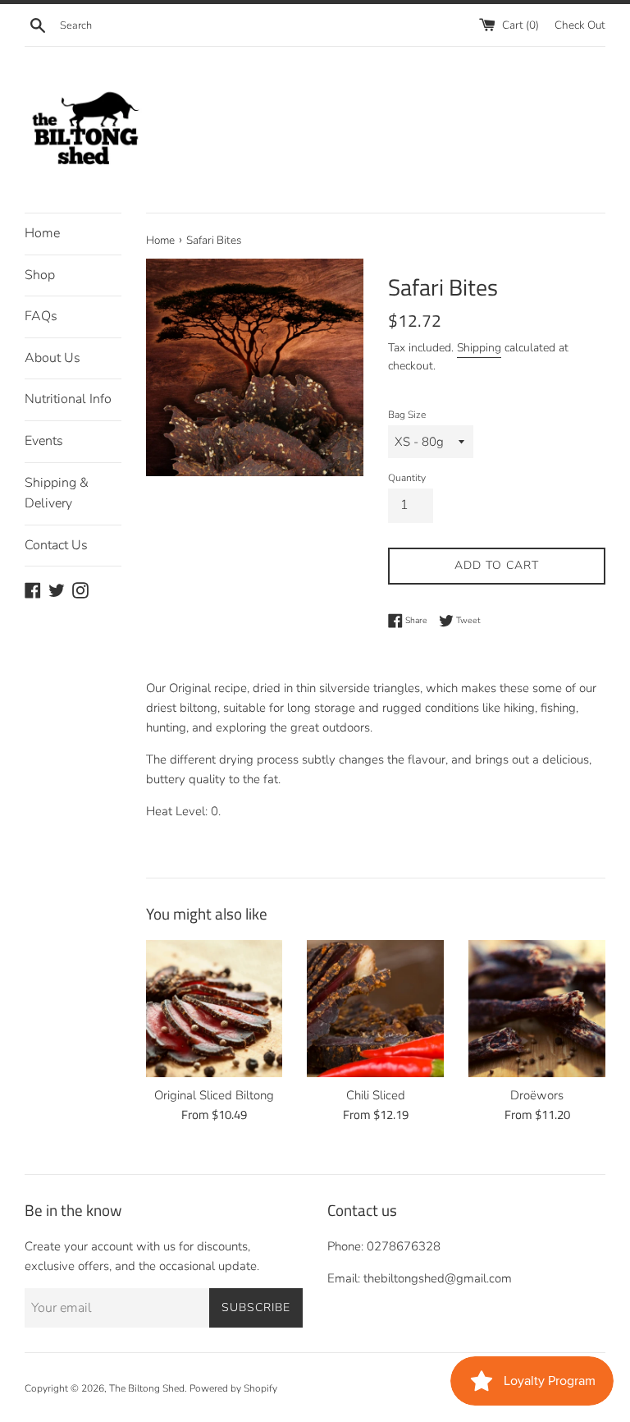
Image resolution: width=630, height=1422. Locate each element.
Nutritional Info (68, 399)
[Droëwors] (536, 1008)
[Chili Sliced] (375, 1008)
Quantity (407, 477)
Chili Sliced (375, 1095)
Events (44, 441)
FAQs (41, 316)
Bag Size (407, 414)
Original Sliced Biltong (214, 1095)
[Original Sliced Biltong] (214, 1008)
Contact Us (56, 545)
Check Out (580, 25)
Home (42, 233)
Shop (40, 275)
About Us (52, 358)
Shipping (479, 348)
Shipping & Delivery (57, 493)
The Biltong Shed (147, 1388)
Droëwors (537, 1095)
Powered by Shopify (233, 1388)
